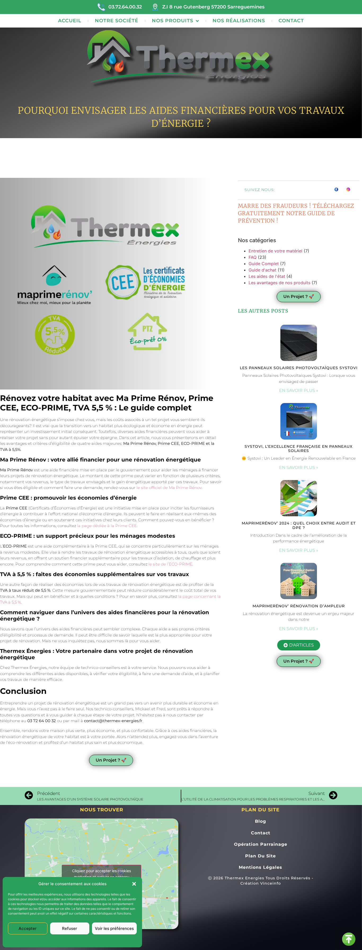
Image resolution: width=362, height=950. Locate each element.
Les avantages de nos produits (279, 282)
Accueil (69, 21)
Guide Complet (264, 263)
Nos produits (172, 21)
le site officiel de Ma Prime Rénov (168, 487)
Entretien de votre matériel (275, 251)
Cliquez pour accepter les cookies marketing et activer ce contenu (101, 873)
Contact (291, 21)
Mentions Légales (87, 941)
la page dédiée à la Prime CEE (107, 525)
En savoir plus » (298, 390)
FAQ (253, 257)
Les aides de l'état (267, 276)
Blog (260, 821)
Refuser (69, 928)
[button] (134, 883)
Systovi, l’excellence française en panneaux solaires (298, 448)
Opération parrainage (260, 844)
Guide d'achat (262, 270)
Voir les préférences (114, 928)
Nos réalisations (239, 21)
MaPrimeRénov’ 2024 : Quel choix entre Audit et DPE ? (299, 525)
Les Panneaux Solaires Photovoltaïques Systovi (298, 367)
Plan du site (260, 855)
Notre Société (116, 21)
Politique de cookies (57, 941)
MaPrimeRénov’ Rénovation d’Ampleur (299, 606)
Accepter (28, 928)
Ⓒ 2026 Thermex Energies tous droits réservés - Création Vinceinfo (260, 881)
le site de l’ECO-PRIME (170, 564)
